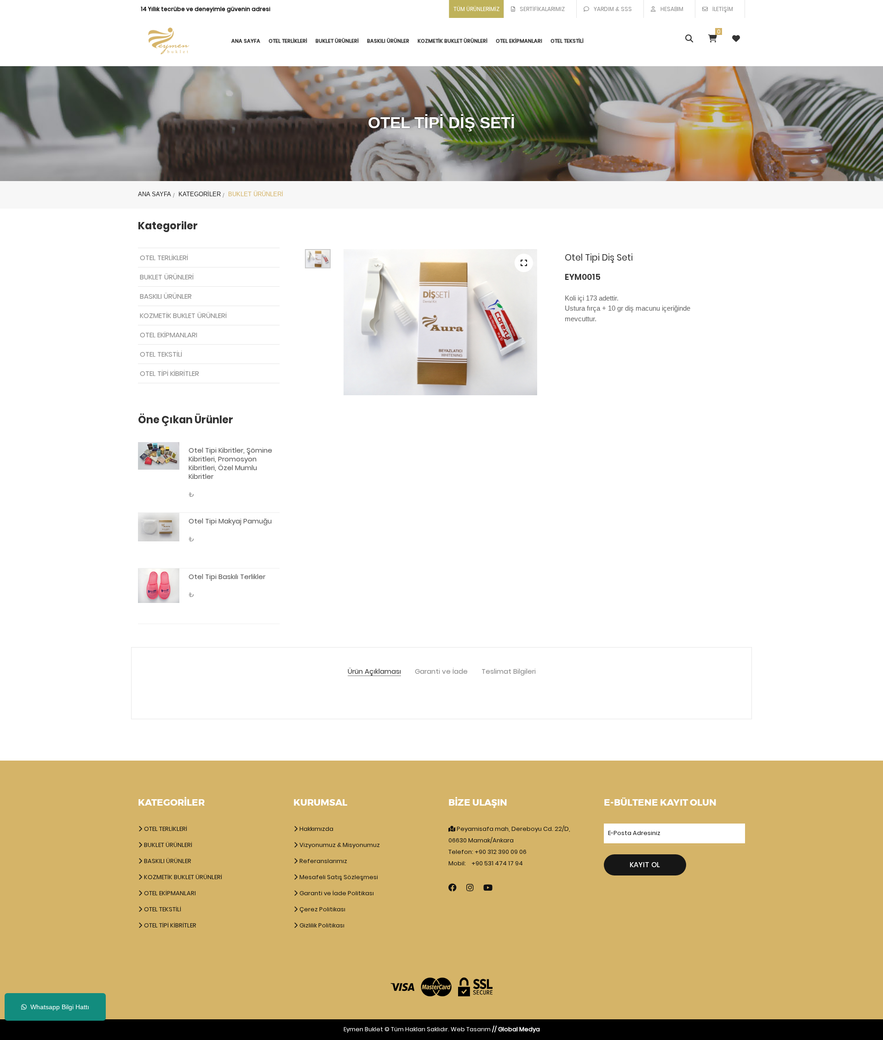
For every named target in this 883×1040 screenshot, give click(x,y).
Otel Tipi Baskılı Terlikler (227, 576)
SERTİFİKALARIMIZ (542, 9)
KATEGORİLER (199, 194)
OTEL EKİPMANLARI (519, 41)
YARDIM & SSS (613, 9)
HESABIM (671, 9)
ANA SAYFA (245, 41)
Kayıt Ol (645, 865)
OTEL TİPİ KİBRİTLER (169, 373)
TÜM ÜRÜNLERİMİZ (476, 9)
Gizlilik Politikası (321, 925)
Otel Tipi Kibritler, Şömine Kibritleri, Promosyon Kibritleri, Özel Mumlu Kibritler (230, 463)
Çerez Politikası (321, 909)
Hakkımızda (315, 828)
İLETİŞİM (722, 9)
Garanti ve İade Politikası (336, 893)
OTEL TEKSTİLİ (567, 41)
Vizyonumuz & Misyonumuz (339, 845)
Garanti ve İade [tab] (441, 671)
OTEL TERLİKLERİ (288, 41)
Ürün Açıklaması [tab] (374, 671)
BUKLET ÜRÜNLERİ (337, 41)
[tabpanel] (441, 322)
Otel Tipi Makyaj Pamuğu (230, 521)
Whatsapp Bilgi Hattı (58, 1007)
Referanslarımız (322, 861)
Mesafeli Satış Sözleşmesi (338, 877)
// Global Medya (516, 1029)
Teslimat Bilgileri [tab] (509, 671)
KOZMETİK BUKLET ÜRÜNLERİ (452, 41)
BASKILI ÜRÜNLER (388, 41)
